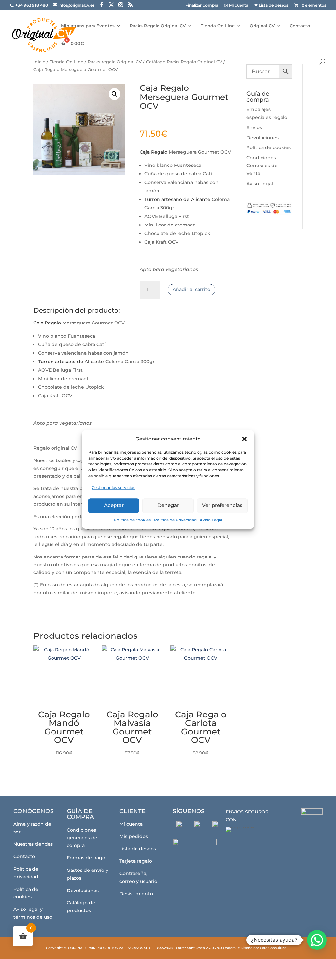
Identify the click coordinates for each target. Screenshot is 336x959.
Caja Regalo (153, 152)
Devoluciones (262, 138)
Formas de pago (86, 858)
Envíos (254, 127)
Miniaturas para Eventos (88, 25)
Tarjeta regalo (135, 861)
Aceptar (114, 505)
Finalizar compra (201, 5)
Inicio (39, 61)
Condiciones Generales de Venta (262, 165)
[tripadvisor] (217, 826)
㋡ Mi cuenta (236, 5)
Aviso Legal (211, 520)
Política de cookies (132, 520)
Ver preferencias (222, 505)
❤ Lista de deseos (271, 5)
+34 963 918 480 (32, 5)
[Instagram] (199, 826)
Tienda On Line (218, 25)
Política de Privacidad (175, 520)
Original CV (262, 25)
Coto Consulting (273, 948)
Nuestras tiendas (33, 844)
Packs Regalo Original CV (158, 25)
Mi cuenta (131, 824)
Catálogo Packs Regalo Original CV (184, 61)
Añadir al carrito (191, 289)
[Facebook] (181, 826)
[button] (244, 439)
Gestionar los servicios (113, 487)
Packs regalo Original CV (115, 61)
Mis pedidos (133, 836)
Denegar (168, 505)
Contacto (300, 25)
